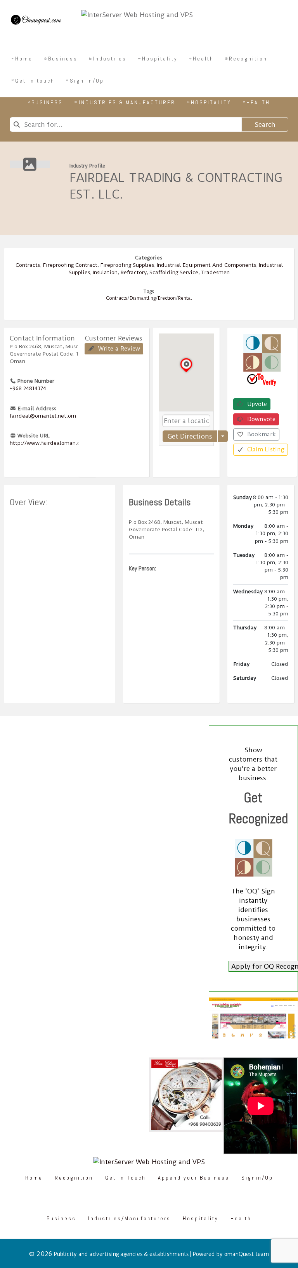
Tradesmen (215, 272)
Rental (185, 298)
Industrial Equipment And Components (206, 265)
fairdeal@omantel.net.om (43, 416)
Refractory (133, 272)
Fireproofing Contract (70, 265)
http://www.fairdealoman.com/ (50, 443)
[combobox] (126, 124)
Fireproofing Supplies (127, 265)
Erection (167, 298)
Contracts (28, 265)
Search (265, 124)
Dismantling (143, 298)
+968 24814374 (28, 388)
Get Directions (189, 436)
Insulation (105, 272)
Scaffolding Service (173, 272)
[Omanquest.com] (36, 21)
